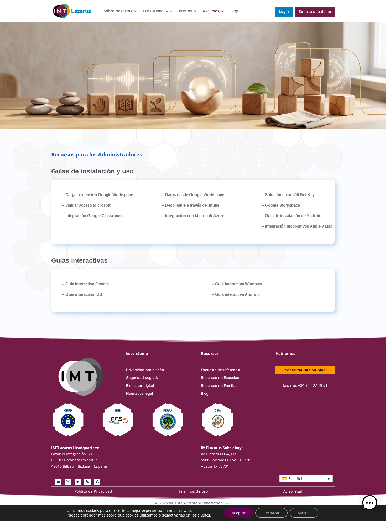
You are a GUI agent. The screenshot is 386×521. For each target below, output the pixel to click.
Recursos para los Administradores (96, 154)
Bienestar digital (140, 386)
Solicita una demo (315, 12)
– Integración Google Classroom (92, 215)
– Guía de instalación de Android (291, 215)
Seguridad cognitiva (143, 378)
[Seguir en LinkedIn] (78, 482)
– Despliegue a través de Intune (190, 205)
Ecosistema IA (155, 11)
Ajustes (304, 512)
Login (284, 12)
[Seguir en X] (68, 482)
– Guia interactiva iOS (82, 294)
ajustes (203, 515)
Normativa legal (139, 394)
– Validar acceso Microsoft (86, 205)
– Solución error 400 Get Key (288, 194)
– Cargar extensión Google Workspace (97, 194)
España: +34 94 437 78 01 (305, 385)
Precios (185, 11)
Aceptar (239, 512)
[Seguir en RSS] (87, 482)
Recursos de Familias (219, 386)
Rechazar (271, 512)
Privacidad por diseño (145, 370)
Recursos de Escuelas (220, 378)
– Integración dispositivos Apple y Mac (297, 226)
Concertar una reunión (305, 369)
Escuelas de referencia (220, 370)
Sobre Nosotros (118, 11)
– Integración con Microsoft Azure (193, 215)
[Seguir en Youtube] (58, 482)
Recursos (211, 11)
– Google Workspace (281, 205)
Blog (234, 11)
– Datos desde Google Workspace (193, 194)
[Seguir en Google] (97, 482)
